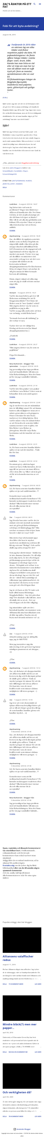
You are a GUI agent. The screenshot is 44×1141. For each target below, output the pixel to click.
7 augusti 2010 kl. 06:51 (23, 517)
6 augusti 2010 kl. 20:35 (29, 366)
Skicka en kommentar (18, 1052)
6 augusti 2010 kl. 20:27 (28, 344)
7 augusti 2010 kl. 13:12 (31, 668)
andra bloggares (16, 168)
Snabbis (19, 184)
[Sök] (34, 4)
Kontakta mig (8, 865)
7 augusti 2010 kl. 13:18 (23, 700)
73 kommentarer (16, 984)
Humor (29, 181)
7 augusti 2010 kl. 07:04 (23, 634)
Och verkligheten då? (17, 1092)
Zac (10, 517)
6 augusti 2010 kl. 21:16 (28, 386)
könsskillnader (8, 171)
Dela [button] (5, 187)
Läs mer (38, 984)
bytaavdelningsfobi (10, 174)
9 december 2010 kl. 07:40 (21, 732)
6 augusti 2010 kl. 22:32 (28, 461)
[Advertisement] (22, 898)
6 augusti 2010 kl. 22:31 (28, 444)
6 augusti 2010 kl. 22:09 (31, 402)
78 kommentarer (16, 1116)
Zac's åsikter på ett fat (17, 5)
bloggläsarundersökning (30, 163)
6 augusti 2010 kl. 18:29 (31, 236)
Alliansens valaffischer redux (18, 958)
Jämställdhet (9, 184)
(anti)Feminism (18, 181)
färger (25, 171)
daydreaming (14, 236)
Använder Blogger (23, 1129)
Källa (5, 98)
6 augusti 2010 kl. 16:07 (28, 204)
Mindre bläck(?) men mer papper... (20, 1026)
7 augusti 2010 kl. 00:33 (31, 485)
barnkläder (18, 171)
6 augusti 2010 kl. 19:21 (27, 293)
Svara (12, 230)
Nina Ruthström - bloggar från (21, 798)
